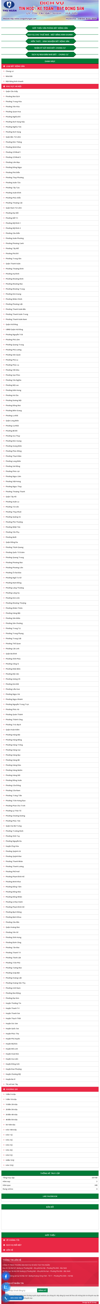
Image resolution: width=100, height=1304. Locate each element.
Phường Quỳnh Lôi (13, 851)
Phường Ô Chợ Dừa (13, 572)
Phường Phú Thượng (14, 522)
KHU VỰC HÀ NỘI (13, 86)
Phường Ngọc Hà (13, 694)
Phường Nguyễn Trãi (14, 334)
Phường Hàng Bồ (13, 760)
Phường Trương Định (14, 831)
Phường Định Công (13, 942)
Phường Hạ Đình (12, 274)
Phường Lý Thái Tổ (13, 810)
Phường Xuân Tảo (13, 182)
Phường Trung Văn (13, 258)
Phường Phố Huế (12, 871)
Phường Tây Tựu (13, 187)
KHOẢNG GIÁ (12, 1089)
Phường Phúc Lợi (13, 471)
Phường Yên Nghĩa (13, 380)
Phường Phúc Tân (13, 821)
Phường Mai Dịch (13, 96)
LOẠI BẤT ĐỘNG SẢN (15, 66)
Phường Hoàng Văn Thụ (15, 983)
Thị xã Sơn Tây (12, 1084)
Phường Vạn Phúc (13, 375)
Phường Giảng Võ (13, 679)
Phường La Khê (12, 415)
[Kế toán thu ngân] (50, 10)
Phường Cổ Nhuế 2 (13, 157)
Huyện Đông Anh (13, 1064)
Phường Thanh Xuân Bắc (16, 309)
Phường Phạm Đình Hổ (15, 876)
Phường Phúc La (12, 365)
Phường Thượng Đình (15, 268)
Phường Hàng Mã (13, 775)
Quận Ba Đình (11, 653)
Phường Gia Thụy (13, 436)
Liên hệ (9, 1250)
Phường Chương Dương (15, 816)
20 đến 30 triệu (11, 1109)
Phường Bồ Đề (11, 431)
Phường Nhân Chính (14, 299)
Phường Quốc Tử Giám (15, 552)
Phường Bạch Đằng (14, 912)
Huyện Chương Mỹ (13, 1074)
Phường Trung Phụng (15, 633)
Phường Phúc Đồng (14, 451)
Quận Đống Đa (12, 542)
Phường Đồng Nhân (14, 897)
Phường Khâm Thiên (14, 608)
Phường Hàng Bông (14, 740)
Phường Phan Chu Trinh (15, 805)
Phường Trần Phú (13, 962)
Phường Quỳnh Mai (13, 856)
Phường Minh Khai (13, 147)
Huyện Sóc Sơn (12, 1023)
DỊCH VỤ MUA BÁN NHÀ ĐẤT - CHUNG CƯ (50, 54)
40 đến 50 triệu (11, 1119)
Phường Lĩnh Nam (13, 988)
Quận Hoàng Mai (13, 927)
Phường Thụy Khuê (13, 512)
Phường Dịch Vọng (13, 132)
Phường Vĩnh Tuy (13, 836)
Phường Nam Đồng (13, 583)
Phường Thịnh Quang (14, 547)
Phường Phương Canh (15, 243)
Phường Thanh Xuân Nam (16, 319)
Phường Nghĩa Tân (13, 127)
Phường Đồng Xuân (14, 780)
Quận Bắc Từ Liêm (13, 137)
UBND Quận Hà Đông (14, 329)
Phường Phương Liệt (14, 304)
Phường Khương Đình (14, 279)
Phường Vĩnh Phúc (13, 659)
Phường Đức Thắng (14, 142)
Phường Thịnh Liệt (13, 957)
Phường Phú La (12, 360)
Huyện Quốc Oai (12, 1028)
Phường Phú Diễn (13, 172)
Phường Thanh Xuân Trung (17, 314)
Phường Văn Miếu (13, 618)
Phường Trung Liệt (13, 638)
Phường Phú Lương (13, 350)
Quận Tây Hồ (11, 496)
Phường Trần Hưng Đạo (16, 800)
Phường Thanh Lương (15, 866)
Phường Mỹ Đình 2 (13, 228)
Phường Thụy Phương (15, 177)
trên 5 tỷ (9, 1155)
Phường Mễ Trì (12, 218)
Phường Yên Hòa (13, 106)
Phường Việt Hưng (13, 481)
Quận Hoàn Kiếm (12, 729)
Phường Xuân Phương (15, 238)
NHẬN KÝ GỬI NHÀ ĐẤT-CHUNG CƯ (50, 48)
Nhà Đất (9, 76)
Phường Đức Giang (13, 441)
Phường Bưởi (11, 537)
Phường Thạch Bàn (13, 456)
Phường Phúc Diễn (13, 198)
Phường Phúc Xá (12, 709)
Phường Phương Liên (14, 567)
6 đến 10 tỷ (10, 1160)
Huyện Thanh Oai (13, 1013)
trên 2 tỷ (9, 1140)
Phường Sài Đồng (13, 466)
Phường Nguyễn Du (14, 841)
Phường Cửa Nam (13, 790)
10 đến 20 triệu (11, 1104)
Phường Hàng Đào (13, 765)
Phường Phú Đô (12, 253)
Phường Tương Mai (14, 968)
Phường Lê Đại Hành (14, 902)
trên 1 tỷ (9, 1135)
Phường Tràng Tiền (14, 795)
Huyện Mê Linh (12, 1049)
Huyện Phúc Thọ (12, 1033)
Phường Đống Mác (13, 892)
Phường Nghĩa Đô (13, 116)
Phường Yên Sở (12, 932)
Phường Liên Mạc (13, 162)
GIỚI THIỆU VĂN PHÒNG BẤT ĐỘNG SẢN (50, 28)
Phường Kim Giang (13, 294)
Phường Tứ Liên (12, 507)
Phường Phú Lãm (13, 339)
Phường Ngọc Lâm (13, 476)
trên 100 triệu (11, 1130)
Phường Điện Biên (13, 669)
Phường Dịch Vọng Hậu (15, 122)
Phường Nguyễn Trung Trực (17, 704)
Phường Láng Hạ (13, 593)
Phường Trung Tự (13, 628)
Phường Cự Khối (12, 425)
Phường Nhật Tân (13, 527)
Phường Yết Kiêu (12, 370)
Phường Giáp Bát (13, 973)
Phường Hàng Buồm (14, 770)
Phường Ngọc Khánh (14, 699)
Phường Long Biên (13, 461)
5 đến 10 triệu (11, 1099)
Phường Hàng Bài (13, 735)
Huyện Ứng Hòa (12, 846)
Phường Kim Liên (13, 598)
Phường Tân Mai (12, 947)
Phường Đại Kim (12, 998)
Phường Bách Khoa (13, 917)
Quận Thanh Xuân (13, 263)
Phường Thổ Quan (13, 643)
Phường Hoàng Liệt (14, 978)
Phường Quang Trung (15, 344)
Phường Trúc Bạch (13, 724)
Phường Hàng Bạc (13, 755)
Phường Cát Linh (12, 648)
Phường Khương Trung (15, 289)
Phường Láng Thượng (15, 588)
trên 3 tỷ (9, 1145)
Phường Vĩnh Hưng (13, 937)
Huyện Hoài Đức (12, 1054)
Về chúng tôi (12, 1240)
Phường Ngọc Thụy (14, 486)
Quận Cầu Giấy (12, 91)
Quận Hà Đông (12, 324)
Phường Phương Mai (14, 562)
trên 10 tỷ (9, 1165)
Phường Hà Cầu (12, 395)
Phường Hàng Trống (14, 745)
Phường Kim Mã (12, 684)
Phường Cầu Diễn (13, 233)
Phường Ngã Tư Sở (13, 577)
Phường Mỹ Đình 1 (13, 223)
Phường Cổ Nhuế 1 (13, 152)
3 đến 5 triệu (11, 1094)
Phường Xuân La (12, 501)
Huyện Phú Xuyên (13, 1038)
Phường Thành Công (14, 719)
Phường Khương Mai (14, 284)
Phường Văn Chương (14, 623)
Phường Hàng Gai (13, 750)
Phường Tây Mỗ (12, 248)
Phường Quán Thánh (14, 714)
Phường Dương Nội (13, 400)
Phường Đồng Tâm (13, 886)
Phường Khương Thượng (16, 603)
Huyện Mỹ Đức (12, 1044)
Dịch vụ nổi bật (14, 1245)
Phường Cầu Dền (12, 922)
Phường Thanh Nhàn (14, 861)
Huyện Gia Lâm (12, 1059)
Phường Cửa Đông (13, 785)
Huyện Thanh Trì (13, 1008)
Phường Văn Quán (13, 355)
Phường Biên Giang (14, 410)
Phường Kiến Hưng (13, 390)
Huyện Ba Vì (10, 1079)
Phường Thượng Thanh (15, 491)
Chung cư (10, 71)
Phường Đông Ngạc (14, 167)
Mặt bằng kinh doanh (14, 81)
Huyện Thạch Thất (13, 1018)
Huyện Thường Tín (13, 1003)
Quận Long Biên (12, 420)
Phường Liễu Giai (13, 689)
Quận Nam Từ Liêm (14, 208)
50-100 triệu (10, 1124)
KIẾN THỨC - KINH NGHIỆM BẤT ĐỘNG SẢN (50, 41)
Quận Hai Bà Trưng (14, 826)
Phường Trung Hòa (14, 101)
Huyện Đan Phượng (14, 1069)
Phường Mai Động (13, 993)
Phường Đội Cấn (12, 674)
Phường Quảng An (13, 517)
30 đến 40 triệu (11, 1114)
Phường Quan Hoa (13, 111)
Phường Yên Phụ (12, 532)
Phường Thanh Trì (13, 952)
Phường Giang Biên (14, 446)
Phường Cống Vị (12, 664)
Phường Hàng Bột (13, 613)
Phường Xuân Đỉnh (13, 192)
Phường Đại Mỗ (12, 213)
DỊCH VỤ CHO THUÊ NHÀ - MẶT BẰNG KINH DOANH (50, 34)
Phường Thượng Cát (14, 203)
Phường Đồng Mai (13, 405)
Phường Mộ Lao (12, 385)
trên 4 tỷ (9, 1150)
